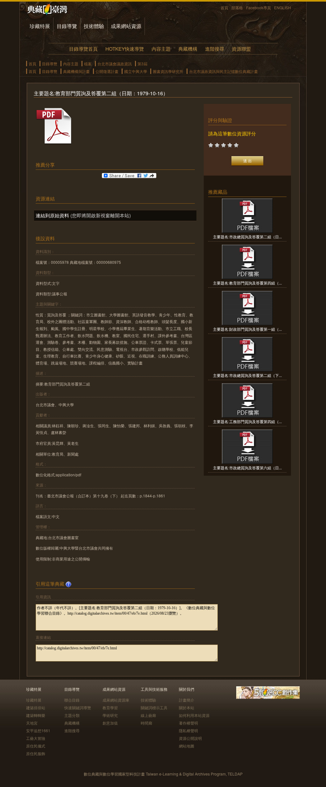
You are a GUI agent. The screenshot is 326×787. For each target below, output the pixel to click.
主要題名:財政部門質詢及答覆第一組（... (247, 329)
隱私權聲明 (188, 730)
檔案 (88, 63)
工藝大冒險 (35, 738)
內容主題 (161, 48)
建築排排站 (35, 707)
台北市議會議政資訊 (114, 63)
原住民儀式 (35, 745)
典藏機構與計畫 (76, 71)
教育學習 (110, 707)
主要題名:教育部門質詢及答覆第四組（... (247, 282)
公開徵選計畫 (107, 71)
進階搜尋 (214, 48)
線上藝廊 (148, 715)
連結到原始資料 (52, 215)
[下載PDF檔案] (55, 143)
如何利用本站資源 (194, 715)
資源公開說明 (190, 738)
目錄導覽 (67, 26)
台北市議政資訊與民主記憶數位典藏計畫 (223, 71)
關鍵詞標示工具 (154, 707)
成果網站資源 (126, 26)
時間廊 (146, 723)
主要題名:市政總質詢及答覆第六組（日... (247, 467)
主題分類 (72, 715)
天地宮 (32, 723)
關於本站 (186, 707)
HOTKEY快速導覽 (124, 48)
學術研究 (110, 715)
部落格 (237, 7)
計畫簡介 (186, 700)
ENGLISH (282, 7)
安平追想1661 (38, 730)
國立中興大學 (135, 71)
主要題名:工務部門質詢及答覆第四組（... (247, 421)
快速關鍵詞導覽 (77, 707)
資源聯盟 (241, 48)
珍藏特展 (40, 26)
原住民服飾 (35, 753)
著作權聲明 (188, 723)
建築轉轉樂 (35, 715)
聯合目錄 (72, 700)
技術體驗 (94, 26)
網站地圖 (186, 745)
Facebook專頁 (258, 7)
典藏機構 (187, 48)
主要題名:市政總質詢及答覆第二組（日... (247, 236)
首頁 (224, 7)
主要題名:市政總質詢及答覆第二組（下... (247, 375)
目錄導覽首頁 (83, 48)
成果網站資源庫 (116, 700)
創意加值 (110, 723)
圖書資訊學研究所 (168, 71)
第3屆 (142, 63)
